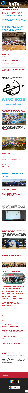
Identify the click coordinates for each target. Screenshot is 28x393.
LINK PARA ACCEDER (5, 155)
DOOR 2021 (16, 326)
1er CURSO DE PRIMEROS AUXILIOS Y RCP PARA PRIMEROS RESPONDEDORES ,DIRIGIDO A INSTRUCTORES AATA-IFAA (12, 194)
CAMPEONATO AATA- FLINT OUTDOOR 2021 (11, 343)
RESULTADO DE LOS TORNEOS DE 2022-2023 (11, 255)
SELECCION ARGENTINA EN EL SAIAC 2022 (11, 271)
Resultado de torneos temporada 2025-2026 (12, 60)
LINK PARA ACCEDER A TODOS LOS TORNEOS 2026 (9, 63)
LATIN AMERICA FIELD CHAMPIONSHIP (10, 171)
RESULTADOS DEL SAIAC (6, 305)
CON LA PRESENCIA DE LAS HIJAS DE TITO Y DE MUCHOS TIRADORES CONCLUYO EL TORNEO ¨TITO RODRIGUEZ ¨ (13, 331)
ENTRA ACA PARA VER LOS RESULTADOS (7, 50)
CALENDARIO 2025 (6, 153)
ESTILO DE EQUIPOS (8, 189)
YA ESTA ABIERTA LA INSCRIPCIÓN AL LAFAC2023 (12, 225)
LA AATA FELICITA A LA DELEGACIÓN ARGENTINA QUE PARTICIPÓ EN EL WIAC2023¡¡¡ (13, 231)
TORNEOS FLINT (4, 164)
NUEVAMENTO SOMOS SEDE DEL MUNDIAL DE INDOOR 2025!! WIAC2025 (13, 70)
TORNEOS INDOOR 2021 (7, 324)
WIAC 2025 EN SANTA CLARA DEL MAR (10, 9)
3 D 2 (3, 315)
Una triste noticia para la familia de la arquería (11, 353)
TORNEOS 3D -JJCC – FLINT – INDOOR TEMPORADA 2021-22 (13, 312)
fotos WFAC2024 (5, 129)
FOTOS (3, 221)
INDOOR (3, 320)
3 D (2, 315)
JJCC (2, 317)
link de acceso (3, 56)
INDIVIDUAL (3, 189)
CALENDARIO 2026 (6, 54)
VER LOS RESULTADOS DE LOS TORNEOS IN (8, 326)
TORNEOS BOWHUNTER (5, 166)
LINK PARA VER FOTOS (14, 267)
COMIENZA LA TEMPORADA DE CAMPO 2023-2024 (12, 159)
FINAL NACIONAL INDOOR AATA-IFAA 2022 (11, 260)
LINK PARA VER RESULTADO (6, 267)
